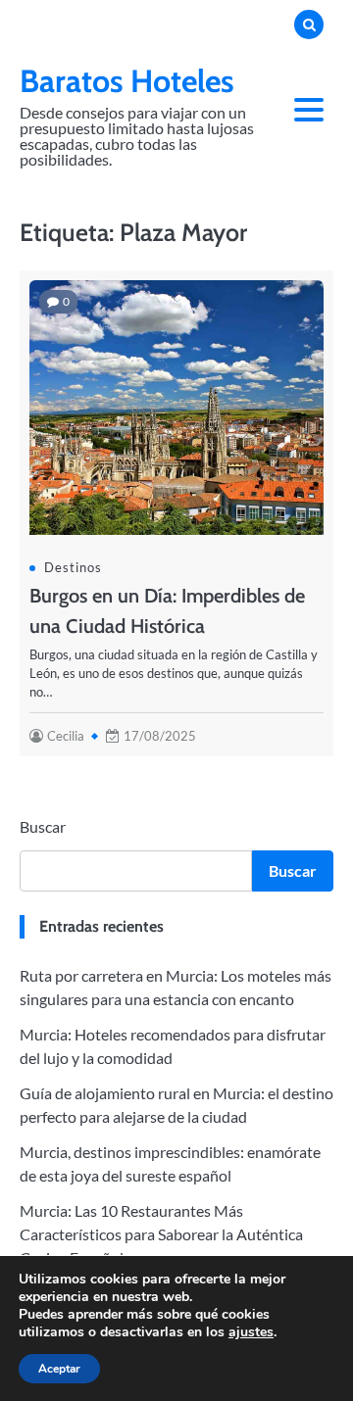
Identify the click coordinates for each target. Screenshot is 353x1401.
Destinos (73, 567)
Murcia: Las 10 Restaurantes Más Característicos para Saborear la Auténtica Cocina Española (161, 1234)
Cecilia (65, 736)
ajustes (251, 1332)
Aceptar (59, 1369)
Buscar (43, 826)
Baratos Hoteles (127, 81)
